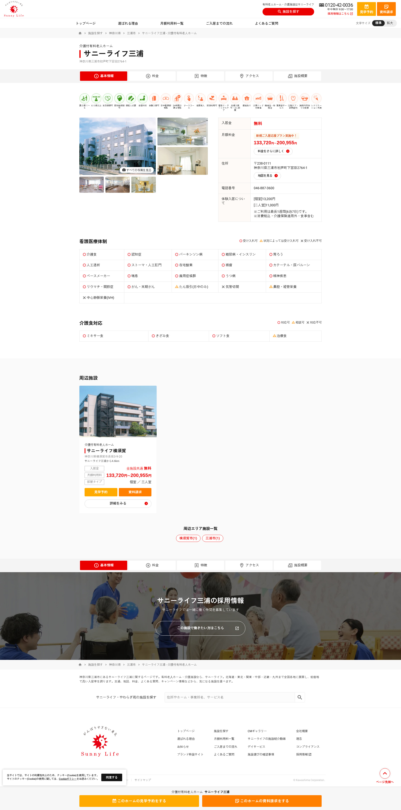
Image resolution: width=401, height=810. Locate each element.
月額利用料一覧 (172, 23)
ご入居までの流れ (219, 23)
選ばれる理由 (128, 23)
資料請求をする (264, 801)
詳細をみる (118, 503)
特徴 (203, 76)
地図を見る (265, 175)
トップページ (86, 23)
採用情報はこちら (338, 13)
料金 (155, 76)
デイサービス (256, 746)
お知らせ (183, 746)
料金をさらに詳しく (271, 151)
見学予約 (101, 492)
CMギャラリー (257, 731)
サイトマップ (143, 780)
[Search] (300, 697)
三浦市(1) (213, 538)
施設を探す (291, 12)
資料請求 (135, 492)
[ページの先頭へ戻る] (385, 776)
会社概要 (302, 731)
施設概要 (300, 76)
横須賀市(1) (188, 538)
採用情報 (302, 754)
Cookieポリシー (68, 778)
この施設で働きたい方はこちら (200, 628)
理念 (299, 738)
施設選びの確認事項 (261, 754)
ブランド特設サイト (190, 754)
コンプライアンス (308, 746)
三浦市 (131, 33)
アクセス (252, 76)
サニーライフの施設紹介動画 (267, 738)
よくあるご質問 (266, 23)
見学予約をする (141, 801)
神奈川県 (115, 33)
